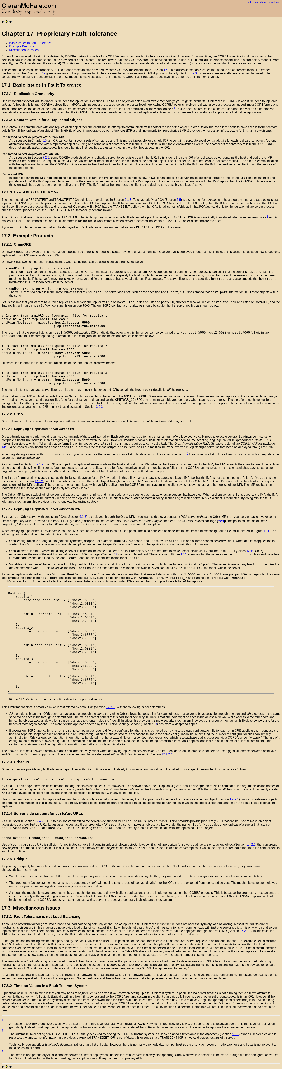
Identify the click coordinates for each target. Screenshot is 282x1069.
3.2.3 (99, 406)
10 (45, 140)
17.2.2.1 (167, 754)
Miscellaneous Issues (24, 49)
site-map (253, 2)
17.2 (42, 73)
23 (155, 724)
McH (5, 447)
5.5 (179, 199)
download (274, 2)
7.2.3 (46, 157)
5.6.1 (235, 1034)
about (263, 2)
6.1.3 (128, 199)
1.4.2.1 (234, 799)
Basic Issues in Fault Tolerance (30, 43)
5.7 (115, 554)
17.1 (167, 69)
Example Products (21, 46)
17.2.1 (110, 707)
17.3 (194, 73)
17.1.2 (39, 464)
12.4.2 (39, 821)
